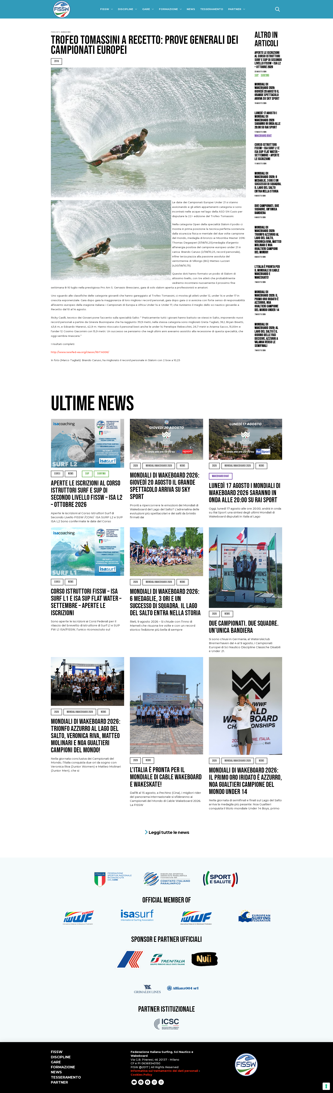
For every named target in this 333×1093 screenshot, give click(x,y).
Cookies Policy (141, 1074)
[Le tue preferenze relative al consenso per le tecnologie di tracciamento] (326, 1086)
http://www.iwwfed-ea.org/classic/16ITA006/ (80, 352)
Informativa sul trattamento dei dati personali (164, 1071)
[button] (277, 9)
